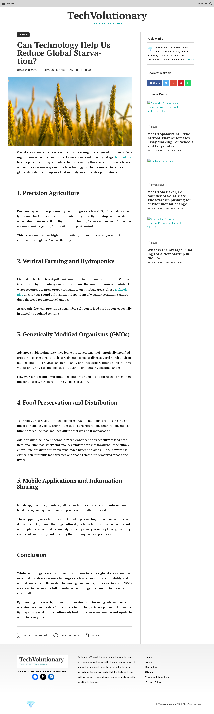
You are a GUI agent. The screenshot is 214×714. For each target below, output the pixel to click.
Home (148, 657)
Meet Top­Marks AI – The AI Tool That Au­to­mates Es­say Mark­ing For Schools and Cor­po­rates (170, 140)
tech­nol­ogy (123, 157)
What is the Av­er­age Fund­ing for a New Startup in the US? (170, 254)
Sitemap (149, 672)
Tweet (166, 83)
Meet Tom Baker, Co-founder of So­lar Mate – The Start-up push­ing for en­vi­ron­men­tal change (169, 198)
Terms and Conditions (157, 677)
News (148, 662)
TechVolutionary (107, 15)
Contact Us (151, 667)
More (190, 60)
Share (156, 83)
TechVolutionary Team (56, 70)
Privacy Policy (153, 682)
